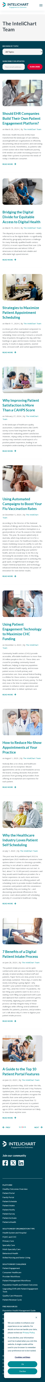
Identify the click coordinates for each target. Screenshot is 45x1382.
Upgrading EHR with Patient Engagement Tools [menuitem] (20, 1290)
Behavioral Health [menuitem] (10, 1253)
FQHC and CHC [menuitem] (9, 1237)
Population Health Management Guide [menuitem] (19, 1310)
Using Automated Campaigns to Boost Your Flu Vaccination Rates (22, 504)
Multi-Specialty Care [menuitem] (11, 1249)
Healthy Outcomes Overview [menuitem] (15, 1189)
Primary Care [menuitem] (8, 1241)
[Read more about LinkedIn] (21, 1163)
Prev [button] (8, 1127)
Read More (7, 164)
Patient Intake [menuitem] (8, 1205)
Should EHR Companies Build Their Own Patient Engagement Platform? (21, 118)
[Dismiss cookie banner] (36, 1317)
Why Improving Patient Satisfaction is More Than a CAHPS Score (20, 405)
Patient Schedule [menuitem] (9, 1201)
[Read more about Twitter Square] (13, 1163)
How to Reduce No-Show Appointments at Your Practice (22, 747)
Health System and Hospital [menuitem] (14, 1232)
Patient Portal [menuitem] (8, 1193)
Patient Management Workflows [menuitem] (16, 1280)
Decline (22, 1371)
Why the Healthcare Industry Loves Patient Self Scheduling (20, 840)
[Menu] (40, 5)
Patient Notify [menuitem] (8, 1209)
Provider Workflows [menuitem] (11, 1276)
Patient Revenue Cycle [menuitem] (12, 1299)
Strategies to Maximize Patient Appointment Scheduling (20, 312)
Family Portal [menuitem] (8, 1197)
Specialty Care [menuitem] (8, 1245)
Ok (22, 1364)
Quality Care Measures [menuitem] (12, 1295)
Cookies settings (22, 1357)
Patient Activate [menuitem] (9, 1218)
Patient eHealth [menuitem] (9, 1222)
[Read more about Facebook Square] (5, 1163)
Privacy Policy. (29, 1332)
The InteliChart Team (32, 129)
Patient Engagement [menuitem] (11, 1268)
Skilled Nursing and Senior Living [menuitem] (16, 1257)
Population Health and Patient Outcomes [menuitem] (20, 1285)
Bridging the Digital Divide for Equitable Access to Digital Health (21, 217)
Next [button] (36, 1127)
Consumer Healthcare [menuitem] (11, 1272)
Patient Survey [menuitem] (8, 1214)
